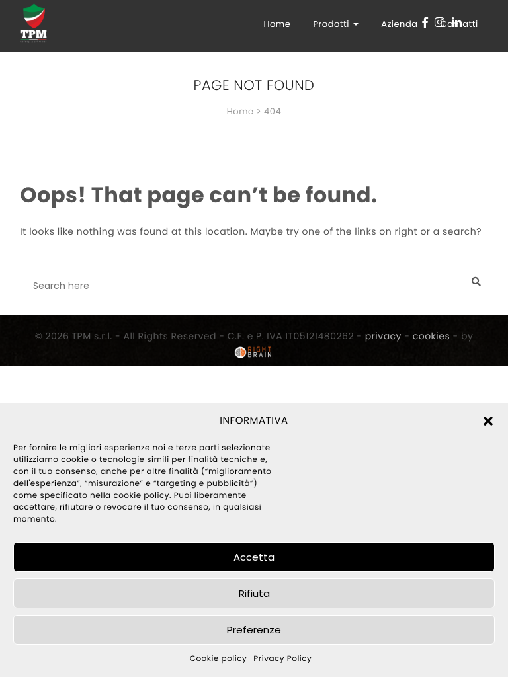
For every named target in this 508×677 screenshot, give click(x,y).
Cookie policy (218, 658)
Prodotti (332, 24)
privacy (383, 335)
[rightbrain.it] (254, 352)
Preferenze (254, 630)
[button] (488, 421)
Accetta (254, 557)
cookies (431, 335)
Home (276, 24)
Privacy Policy (282, 658)
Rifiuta (254, 593)
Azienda (399, 24)
